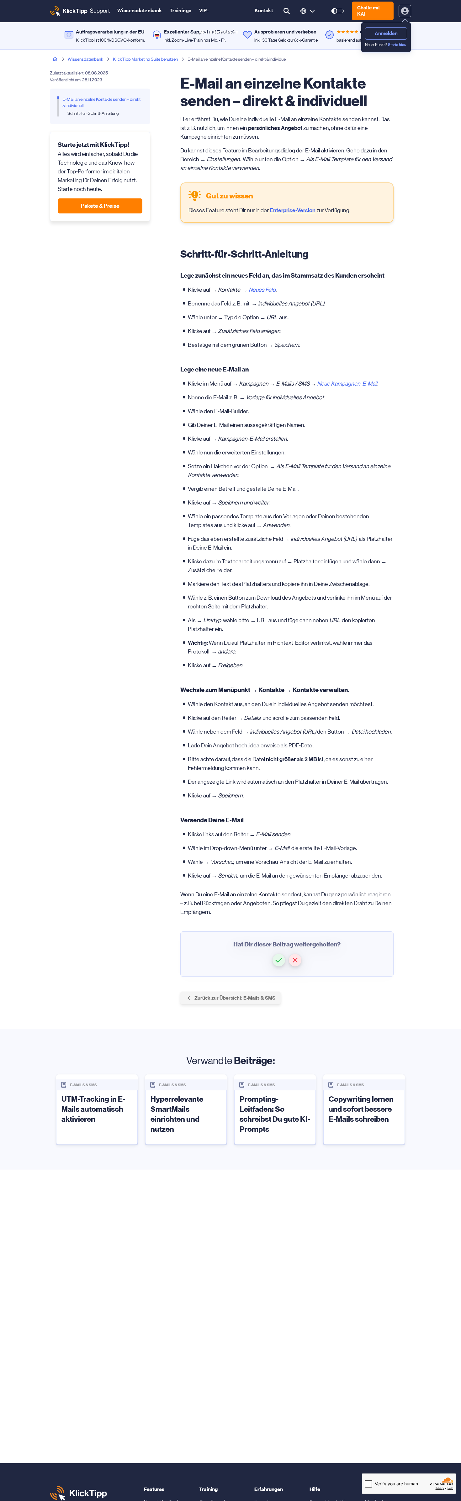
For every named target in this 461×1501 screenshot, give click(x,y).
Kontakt (264, 10)
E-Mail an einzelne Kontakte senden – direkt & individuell (101, 102)
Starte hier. (397, 45)
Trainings (181, 10)
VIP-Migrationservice (219, 15)
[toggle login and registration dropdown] (405, 11)
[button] (279, 960)
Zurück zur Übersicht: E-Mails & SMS (234, 998)
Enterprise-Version (292, 210)
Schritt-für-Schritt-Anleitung (93, 113)
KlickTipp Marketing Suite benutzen (145, 59)
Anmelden (386, 33)
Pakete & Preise (100, 205)
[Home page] (55, 59)
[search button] (286, 11)
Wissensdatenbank (139, 10)
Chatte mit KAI (368, 11)
